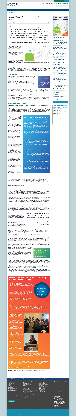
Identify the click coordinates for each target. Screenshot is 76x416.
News (24, 382)
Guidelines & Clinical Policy (27, 384)
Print (16, 22)
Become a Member (11, 393)
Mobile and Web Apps (42, 391)
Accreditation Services (59, 388)
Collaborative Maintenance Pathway (28, 395)
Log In (66, 0)
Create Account (58, 0)
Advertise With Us (15, 411)
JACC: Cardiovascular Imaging (43, 401)
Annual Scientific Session (27, 398)
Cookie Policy (29, 412)
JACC (39, 396)
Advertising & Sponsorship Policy (23, 411)
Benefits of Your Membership (12, 395)
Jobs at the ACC (10, 387)
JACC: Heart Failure (41, 405)
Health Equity (10, 385)
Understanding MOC (26, 396)
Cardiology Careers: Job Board (43, 384)
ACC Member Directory (11, 399)
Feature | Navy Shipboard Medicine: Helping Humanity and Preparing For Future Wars (60, 49)
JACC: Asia (40, 398)
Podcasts (24, 385)
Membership (10, 391)
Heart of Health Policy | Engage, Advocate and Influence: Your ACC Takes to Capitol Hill (60, 85)
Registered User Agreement (17, 412)
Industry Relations (10, 389)
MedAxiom (56, 392)
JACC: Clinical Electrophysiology (43, 404)
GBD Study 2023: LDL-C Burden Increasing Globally (59, 111)
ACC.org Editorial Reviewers (54, 411)
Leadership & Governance (12, 382)
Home (13, 378)
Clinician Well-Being (41, 382)
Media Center (10, 411)
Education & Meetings (27, 387)
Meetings (24, 397)
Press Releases (31, 411)
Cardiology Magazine (26, 383)
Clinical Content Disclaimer (45, 411)
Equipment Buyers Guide (42, 389)
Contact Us (56, 394)
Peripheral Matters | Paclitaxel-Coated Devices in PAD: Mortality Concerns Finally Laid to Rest (60, 61)
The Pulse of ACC (56, 81)
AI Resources (40, 390)
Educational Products (42, 388)
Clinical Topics (42, 392)
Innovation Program (11, 386)
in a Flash (56, 92)
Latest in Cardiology (18, 378)
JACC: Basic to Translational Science (44, 399)
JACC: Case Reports (41, 403)
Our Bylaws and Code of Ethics (12, 388)
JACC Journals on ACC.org (44, 394)
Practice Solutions (41, 385)
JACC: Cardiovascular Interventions (44, 402)
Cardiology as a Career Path (43, 383)
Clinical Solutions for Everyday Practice (44, 386)
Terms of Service (24, 412)
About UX (39, 411)
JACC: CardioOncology (42, 400)
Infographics (40, 387)
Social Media (35, 411)
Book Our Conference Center (12, 390)
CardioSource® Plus (26, 392)
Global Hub (10, 398)
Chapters (9, 397)
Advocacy (9, 384)
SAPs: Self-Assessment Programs (28, 391)
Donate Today (11, 401)
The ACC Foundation (11, 383)
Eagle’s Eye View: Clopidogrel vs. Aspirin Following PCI (60, 121)
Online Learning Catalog (26, 388)
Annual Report (61, 411)
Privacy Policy (10, 412)
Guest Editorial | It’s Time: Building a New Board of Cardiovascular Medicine (58, 39)
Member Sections (10, 396)
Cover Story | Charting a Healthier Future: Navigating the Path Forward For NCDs (60, 44)
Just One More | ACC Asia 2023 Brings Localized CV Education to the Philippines (60, 98)
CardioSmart (56, 390)
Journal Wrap (55, 94)
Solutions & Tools (42, 381)
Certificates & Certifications (27, 393)
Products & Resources (26, 389)
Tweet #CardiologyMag (61, 101)
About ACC (10, 381)
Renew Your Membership (12, 394)
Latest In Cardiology (27, 381)
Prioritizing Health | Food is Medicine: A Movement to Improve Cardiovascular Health (59, 78)
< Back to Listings (10, 12)
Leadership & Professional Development (29, 394)
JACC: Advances (41, 397)
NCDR (55, 386)
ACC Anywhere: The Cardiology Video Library (30, 390)
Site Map (33, 412)
